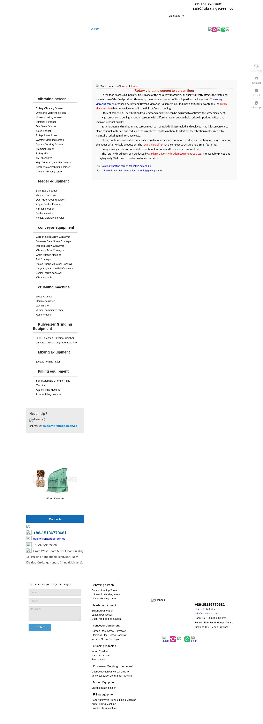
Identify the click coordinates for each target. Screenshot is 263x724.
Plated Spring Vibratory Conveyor (54, 264)
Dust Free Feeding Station (50, 199)
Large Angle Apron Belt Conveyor (54, 268)
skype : (209, 596)
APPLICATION (133, 29)
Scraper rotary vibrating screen (53, 167)
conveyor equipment (56, 227)
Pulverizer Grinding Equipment (113, 666)
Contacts (55, 519)
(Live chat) (39, 419)
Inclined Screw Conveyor (50, 245)
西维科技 (184, 721)
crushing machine (54, 287)
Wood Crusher (44, 296)
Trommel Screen (45, 149)
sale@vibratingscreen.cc (213, 8)
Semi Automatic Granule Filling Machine (114, 700)
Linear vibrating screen (49, 117)
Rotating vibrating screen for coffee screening (125, 166)
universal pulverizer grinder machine (56, 342)
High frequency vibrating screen (54, 162)
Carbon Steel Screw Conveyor (53, 236)
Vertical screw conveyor (49, 273)
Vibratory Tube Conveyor (50, 250)
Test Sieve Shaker (46, 126)
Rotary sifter (42, 153)
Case (134, 86)
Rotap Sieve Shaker (47, 135)
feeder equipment (53, 181)
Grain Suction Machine (48, 255)
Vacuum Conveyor (46, 195)
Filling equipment (53, 371)
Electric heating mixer (48, 361)
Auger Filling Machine (48, 389)
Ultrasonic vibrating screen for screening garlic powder (132, 170)
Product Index (144, 721)
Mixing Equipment (54, 352)
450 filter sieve (44, 158)
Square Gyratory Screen (49, 144)
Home (124, 86)
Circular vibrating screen (49, 171)
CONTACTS (154, 29)
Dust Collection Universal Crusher (55, 338)
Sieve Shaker (43, 131)
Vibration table (44, 277)
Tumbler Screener (46, 121)
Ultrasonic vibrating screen (51, 112)
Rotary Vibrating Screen (49, 108)
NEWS (116, 29)
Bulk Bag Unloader (46, 190)
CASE (95, 29)
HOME (32, 29)
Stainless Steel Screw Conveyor (54, 241)
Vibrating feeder (45, 208)
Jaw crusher (43, 305)
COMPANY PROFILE (74, 29)
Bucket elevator (44, 213)
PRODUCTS (48, 29)
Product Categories (55, 86)
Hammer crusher (45, 301)
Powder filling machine (48, 394)
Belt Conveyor (44, 259)
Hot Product (55, 450)
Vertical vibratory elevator (50, 217)
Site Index (128, 721)
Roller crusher (44, 314)
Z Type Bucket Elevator (48, 204)
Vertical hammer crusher (49, 310)
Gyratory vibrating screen (50, 140)
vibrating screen (52, 99)
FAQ (105, 29)
